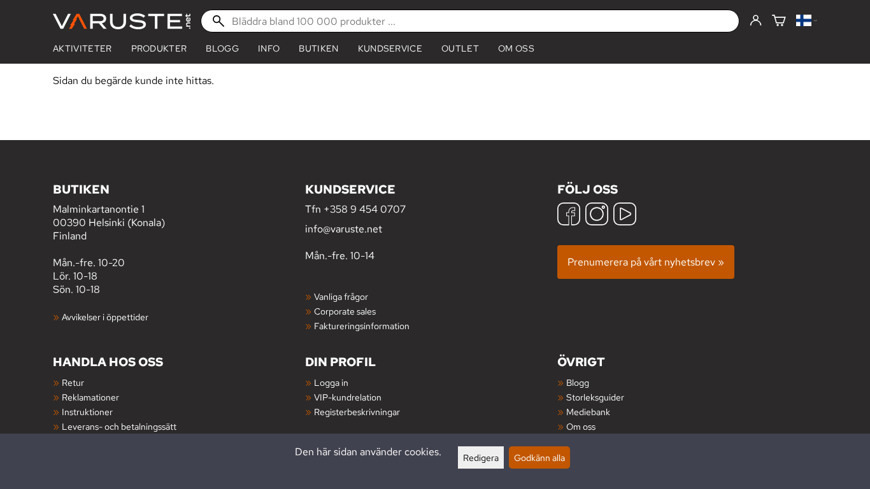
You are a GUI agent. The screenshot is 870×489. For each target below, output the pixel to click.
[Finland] (806, 21)
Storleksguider (595, 397)
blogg (222, 48)
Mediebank (588, 412)
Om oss (516, 48)
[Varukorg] (779, 21)
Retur (73, 382)
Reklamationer (90, 397)
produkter (159, 48)
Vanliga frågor (341, 296)
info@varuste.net (343, 229)
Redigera (481, 457)
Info (269, 48)
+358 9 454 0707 (365, 209)
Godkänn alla (539, 457)
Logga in (331, 382)
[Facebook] (568, 215)
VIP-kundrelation (348, 397)
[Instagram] (596, 215)
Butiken (318, 48)
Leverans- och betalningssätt (119, 426)
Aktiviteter (82, 48)
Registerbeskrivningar (357, 412)
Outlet (460, 48)
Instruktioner (87, 412)
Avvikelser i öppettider (105, 317)
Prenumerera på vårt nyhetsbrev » (645, 262)
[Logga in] (756, 21)
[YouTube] (624, 215)
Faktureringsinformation (362, 326)
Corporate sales (345, 311)
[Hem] (121, 21)
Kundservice (390, 48)
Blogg (577, 382)
